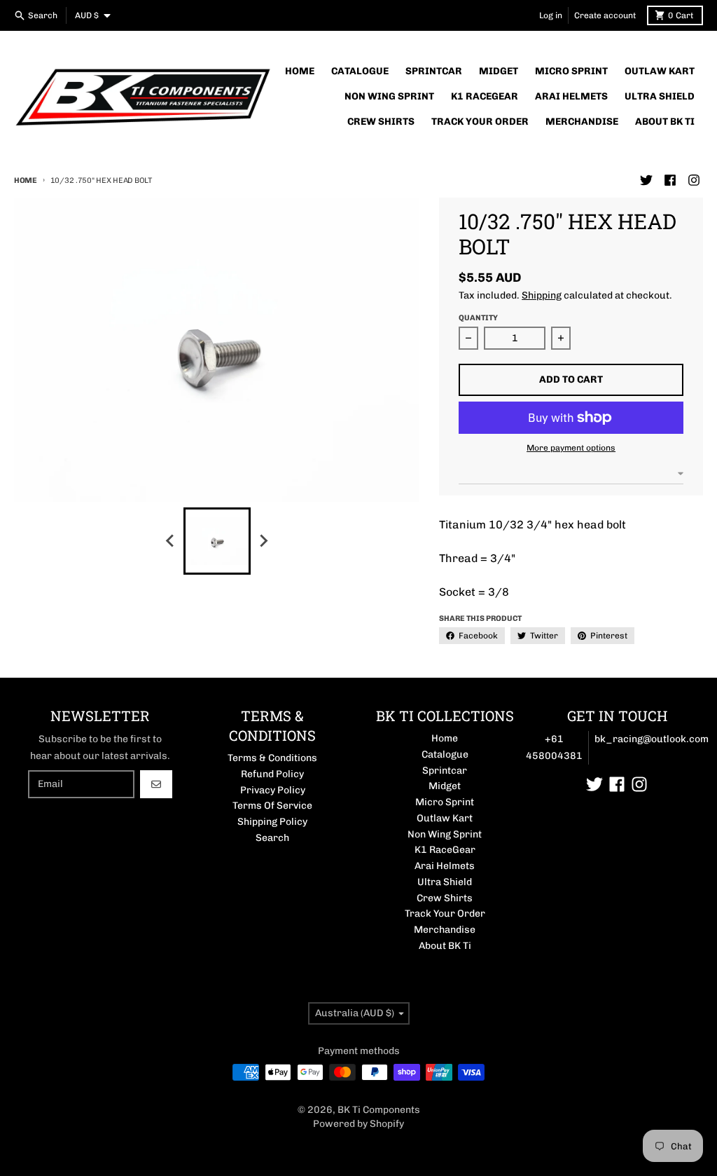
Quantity (478, 317)
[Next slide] (263, 541)
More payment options (571, 448)
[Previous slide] (171, 541)
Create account (605, 15)
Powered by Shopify (358, 1124)
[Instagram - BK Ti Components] (694, 180)
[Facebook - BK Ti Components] (670, 180)
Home (25, 180)
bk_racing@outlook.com (651, 739)
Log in (550, 15)
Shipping (542, 295)
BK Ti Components (378, 1110)
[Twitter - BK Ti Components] (646, 180)
